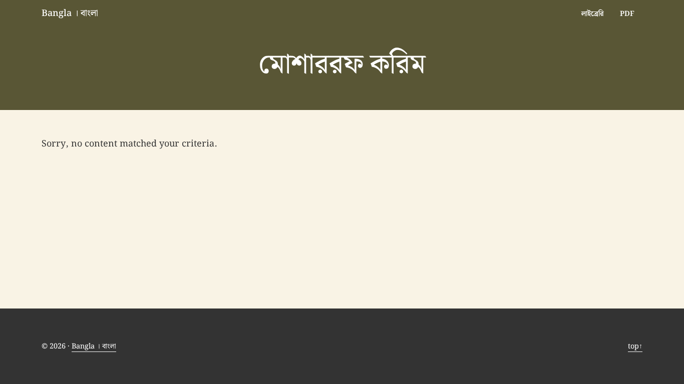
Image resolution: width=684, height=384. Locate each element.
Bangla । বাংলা (70, 13)
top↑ (635, 346)
